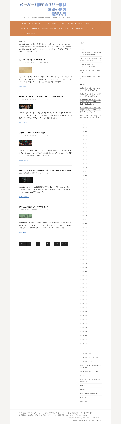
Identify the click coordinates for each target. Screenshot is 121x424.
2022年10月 (83, 223)
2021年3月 (83, 300)
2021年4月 (83, 295)
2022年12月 (83, 215)
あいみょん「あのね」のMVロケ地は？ (32, 60)
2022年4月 (83, 248)
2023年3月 (83, 203)
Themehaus (98, 420)
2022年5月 (83, 243)
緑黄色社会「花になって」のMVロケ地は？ (33, 207)
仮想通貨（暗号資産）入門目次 (52, 28)
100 (57, 243)
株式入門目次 (25, 28)
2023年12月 (83, 167)
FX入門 (82, 389)
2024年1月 (83, 163)
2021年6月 (83, 288)
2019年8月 (83, 344)
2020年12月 (83, 312)
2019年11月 (83, 332)
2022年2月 (83, 255)
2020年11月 (83, 316)
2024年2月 (83, 159)
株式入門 (83, 385)
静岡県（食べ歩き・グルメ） (89, 371)
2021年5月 (83, 292)
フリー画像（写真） (86, 353)
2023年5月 (83, 195)
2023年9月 (83, 179)
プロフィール (90, 28)
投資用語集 (79, 28)
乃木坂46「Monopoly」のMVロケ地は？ (32, 133)
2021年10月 (83, 271)
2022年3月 (83, 251)
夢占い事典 (83, 401)
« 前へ (23, 243)
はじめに (83, 375)
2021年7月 (83, 283)
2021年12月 (83, 263)
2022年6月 (83, 239)
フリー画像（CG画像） (87, 361)
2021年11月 (83, 268)
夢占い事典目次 (53, 23)
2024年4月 (83, 151)
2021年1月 (83, 308)
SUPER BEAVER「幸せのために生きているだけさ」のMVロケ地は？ (90, 102)
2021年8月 (83, 280)
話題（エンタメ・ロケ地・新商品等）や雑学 (75, 23)
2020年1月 (83, 324)
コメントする (43, 62)
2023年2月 (83, 207)
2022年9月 (83, 227)
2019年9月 (83, 340)
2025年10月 (83, 131)
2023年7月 (83, 187)
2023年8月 (83, 183)
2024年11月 (83, 143)
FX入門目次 (36, 28)
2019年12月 (83, 328)
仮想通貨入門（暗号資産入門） (90, 393)
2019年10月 (83, 336)
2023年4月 (83, 199)
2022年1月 (83, 260)
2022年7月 (83, 235)
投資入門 (34, 62)
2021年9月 (83, 275)
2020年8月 (83, 320)
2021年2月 (83, 304)
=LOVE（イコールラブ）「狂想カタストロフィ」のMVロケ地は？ (41, 96)
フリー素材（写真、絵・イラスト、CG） (32, 23)
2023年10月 (83, 175)
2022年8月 (83, 231)
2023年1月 (83, 211)
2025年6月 (83, 135)
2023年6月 (83, 191)
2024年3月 (83, 155)
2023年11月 (83, 171)
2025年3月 (83, 139)
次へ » (64, 243)
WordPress (83, 420)
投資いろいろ (69, 28)
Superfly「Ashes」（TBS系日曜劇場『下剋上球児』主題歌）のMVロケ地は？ (45, 170)
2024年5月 (83, 147)
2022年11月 (83, 219)
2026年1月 (83, 127)
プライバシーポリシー (28, 33)
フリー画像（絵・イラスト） (89, 357)
